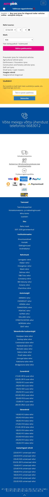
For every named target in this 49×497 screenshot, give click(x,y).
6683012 (33, 125)
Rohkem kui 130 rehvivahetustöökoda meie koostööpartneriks (24, 165)
